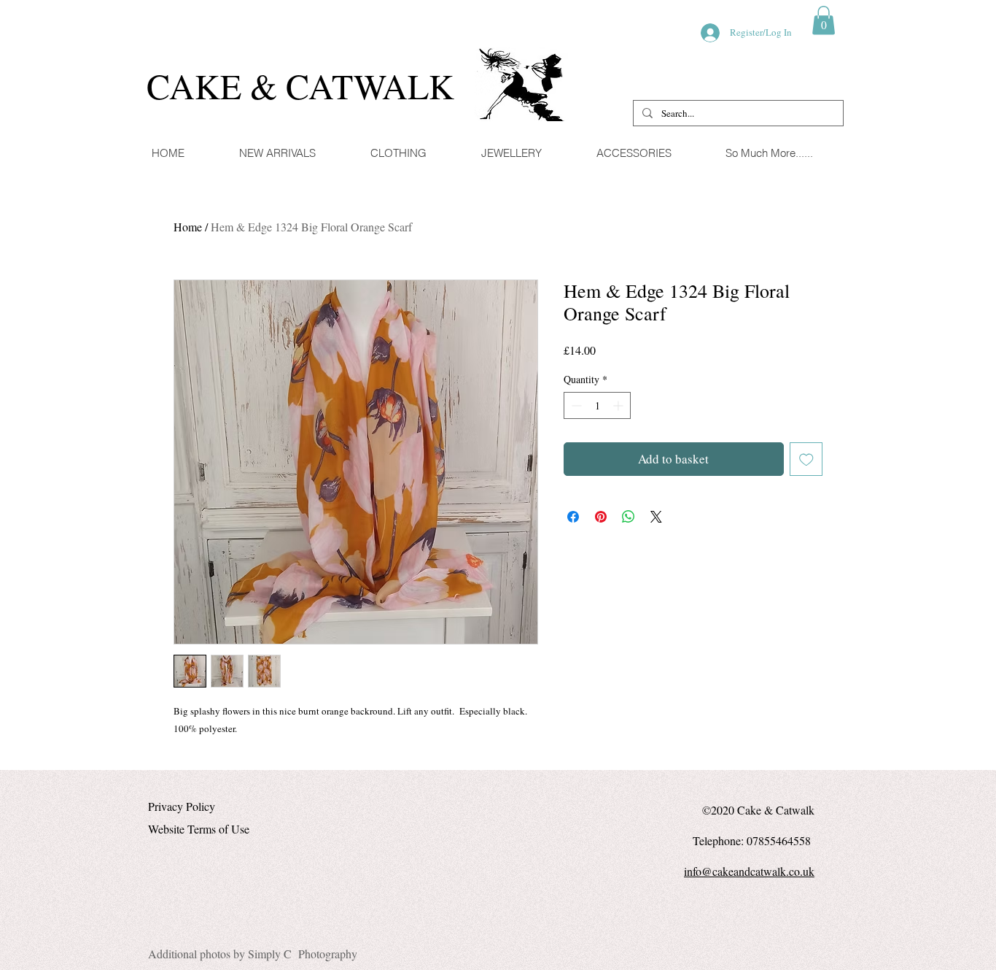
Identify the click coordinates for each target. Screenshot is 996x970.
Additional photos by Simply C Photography (252, 953)
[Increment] (619, 405)
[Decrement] (575, 405)
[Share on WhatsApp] (628, 517)
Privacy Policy (181, 806)
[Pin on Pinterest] (601, 517)
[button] (824, 20)
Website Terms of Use (198, 828)
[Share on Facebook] (573, 517)
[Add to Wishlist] (806, 459)
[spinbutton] (597, 405)
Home (188, 226)
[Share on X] (656, 517)
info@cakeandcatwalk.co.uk (749, 871)
